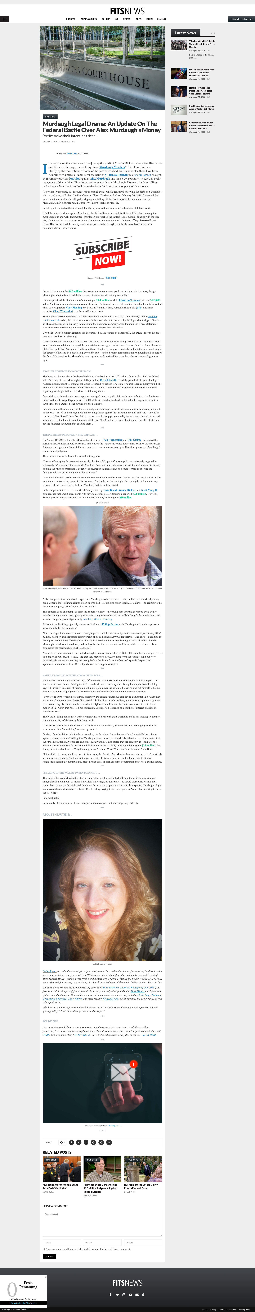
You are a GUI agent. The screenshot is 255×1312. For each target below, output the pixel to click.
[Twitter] (119, 1294)
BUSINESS (70, 19)
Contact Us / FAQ (209, 1310)
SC (116, 19)
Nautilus (74, 178)
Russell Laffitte (108, 380)
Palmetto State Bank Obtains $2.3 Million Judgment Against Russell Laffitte (101, 1188)
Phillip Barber (110, 624)
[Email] (138, 1294)
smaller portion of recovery (97, 619)
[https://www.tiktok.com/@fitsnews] (144, 1294)
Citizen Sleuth (110, 998)
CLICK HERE (82, 1034)
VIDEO (138, 19)
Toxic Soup (144, 995)
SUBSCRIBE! (111, 277)
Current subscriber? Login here (24, 1303)
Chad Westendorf (63, 311)
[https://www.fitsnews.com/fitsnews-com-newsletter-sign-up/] (102, 1083)
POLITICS (106, 19)
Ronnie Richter (127, 490)
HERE (46, 1034)
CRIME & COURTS (89, 19)
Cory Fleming (74, 307)
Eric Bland (110, 490)
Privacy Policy (244, 1310)
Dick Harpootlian (112, 440)
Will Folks (49, 1192)
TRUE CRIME (50, 117)
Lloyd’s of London (129, 300)
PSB (139, 307)
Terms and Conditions (227, 1310)
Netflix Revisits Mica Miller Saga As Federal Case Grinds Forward (200, 91)
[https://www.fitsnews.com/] (127, 11)
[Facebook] (112, 1294)
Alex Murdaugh (100, 178)
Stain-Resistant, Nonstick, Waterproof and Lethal (129, 987)
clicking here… (114, 1125)
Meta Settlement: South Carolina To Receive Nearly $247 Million (201, 72)
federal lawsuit (142, 175)
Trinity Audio (72, 154)
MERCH (149, 19)
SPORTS (126, 19)
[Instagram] (125, 1294)
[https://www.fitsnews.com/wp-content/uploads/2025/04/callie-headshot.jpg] (102, 890)
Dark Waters (137, 991)
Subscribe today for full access (23, 1298)
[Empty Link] (212, 33)
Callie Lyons (50, 141)
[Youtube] (132, 1294)
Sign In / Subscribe (242, 18)
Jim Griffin (134, 440)
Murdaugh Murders (112, 167)
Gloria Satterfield (116, 174)
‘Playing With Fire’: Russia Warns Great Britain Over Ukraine (202, 44)
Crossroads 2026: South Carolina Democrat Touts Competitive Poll (202, 125)
